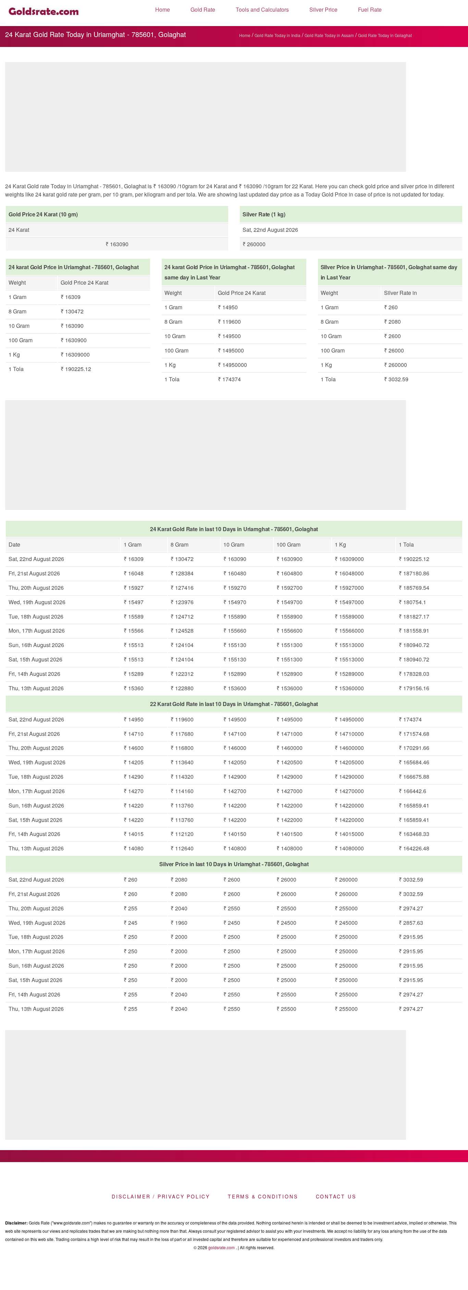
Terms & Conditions (263, 1196)
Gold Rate (202, 9)
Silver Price (323, 9)
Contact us (336, 1196)
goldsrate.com (221, 1247)
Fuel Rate (370, 9)
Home (162, 9)
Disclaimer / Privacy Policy (161, 1196)
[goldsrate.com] (43, 13)
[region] (205, 119)
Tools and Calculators (262, 9)
